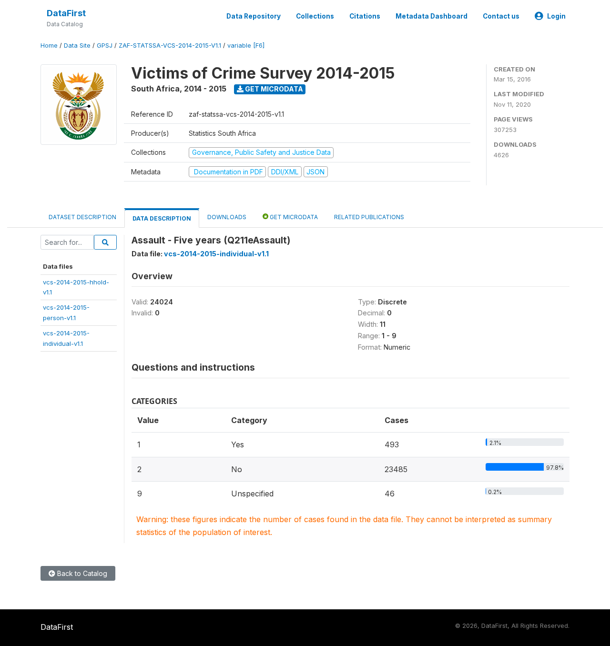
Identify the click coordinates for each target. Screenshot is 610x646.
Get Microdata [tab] (293, 217)
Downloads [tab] (226, 217)
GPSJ (104, 45)
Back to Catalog (81, 573)
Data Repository (253, 16)
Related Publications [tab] (369, 217)
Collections (315, 16)
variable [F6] (245, 45)
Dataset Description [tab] (82, 217)
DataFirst (66, 13)
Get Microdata (273, 89)
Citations (364, 16)
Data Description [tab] (161, 218)
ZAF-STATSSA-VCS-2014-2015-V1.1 (170, 45)
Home (49, 45)
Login (556, 16)
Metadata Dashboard (432, 16)
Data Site (77, 45)
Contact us (501, 16)
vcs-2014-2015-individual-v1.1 (216, 254)
